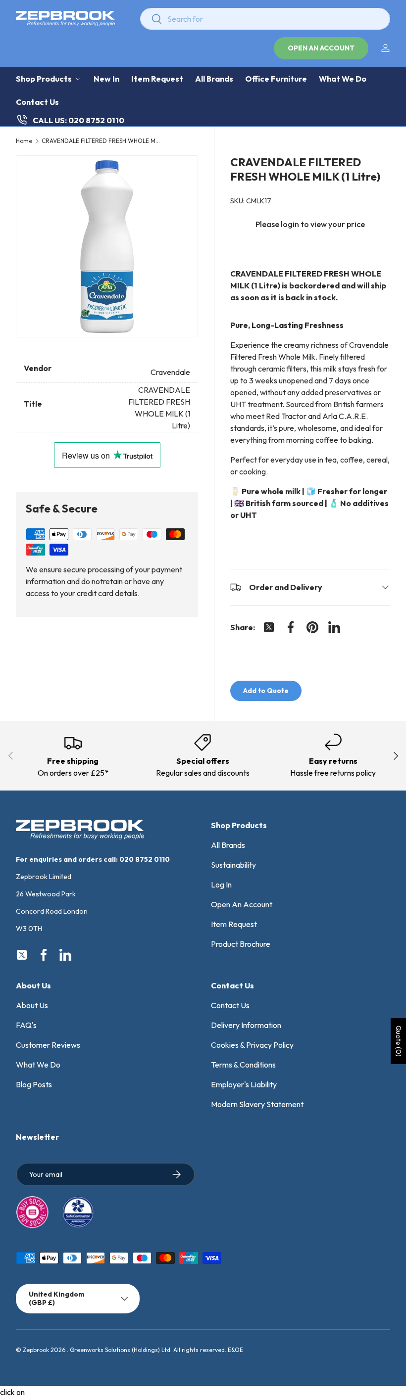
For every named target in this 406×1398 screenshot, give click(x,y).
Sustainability (233, 865)
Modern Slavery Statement (257, 1104)
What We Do (342, 79)
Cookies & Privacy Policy (252, 1045)
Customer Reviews (48, 1045)
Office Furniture (276, 79)
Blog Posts (34, 1084)
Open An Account (241, 904)
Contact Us (37, 102)
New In (106, 79)
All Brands (214, 79)
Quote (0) (398, 1041)
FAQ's (26, 1025)
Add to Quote (266, 690)
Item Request (157, 79)
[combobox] (265, 19)
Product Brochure (240, 944)
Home (24, 141)
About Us (32, 1005)
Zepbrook (36, 1349)
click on (12, 1392)
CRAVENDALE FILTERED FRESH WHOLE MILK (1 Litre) (101, 141)
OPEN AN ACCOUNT (321, 48)
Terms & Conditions (243, 1065)
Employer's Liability (244, 1084)
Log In (221, 884)
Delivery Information (246, 1025)
